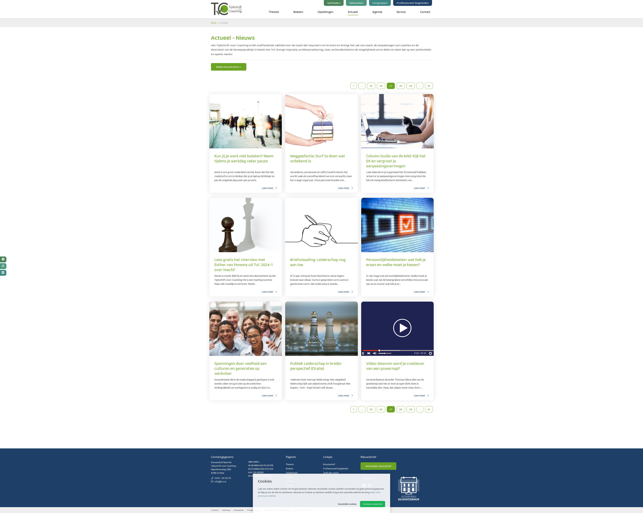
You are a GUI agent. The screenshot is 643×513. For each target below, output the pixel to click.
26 (381, 86)
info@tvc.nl (220, 481)
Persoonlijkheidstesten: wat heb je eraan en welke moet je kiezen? (396, 262)
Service (401, 12)
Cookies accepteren (372, 504)
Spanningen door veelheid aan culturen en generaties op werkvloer (240, 368)
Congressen (379, 3)
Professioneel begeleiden (413, 3)
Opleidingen (325, 12)
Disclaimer (239, 510)
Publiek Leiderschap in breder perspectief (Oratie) (316, 365)
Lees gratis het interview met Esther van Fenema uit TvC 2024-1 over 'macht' (243, 265)
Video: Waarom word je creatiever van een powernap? (395, 365)
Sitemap (226, 510)
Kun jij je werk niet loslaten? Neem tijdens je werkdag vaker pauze (244, 158)
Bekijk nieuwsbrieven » (228, 67)
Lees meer (268, 188)
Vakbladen (333, 3)
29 (410, 86)
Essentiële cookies (347, 504)
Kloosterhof (329, 464)
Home (214, 22)
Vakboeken (356, 3)
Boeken (298, 12)
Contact (425, 12)
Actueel (353, 12)
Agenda (377, 12)
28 (400, 86)
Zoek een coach (331, 472)
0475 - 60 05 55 (222, 478)
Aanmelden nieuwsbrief (378, 466)
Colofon (215, 510)
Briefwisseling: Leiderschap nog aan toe (318, 262)
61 (429, 86)
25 (371, 86)
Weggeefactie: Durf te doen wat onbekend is (317, 158)
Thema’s (274, 12)
